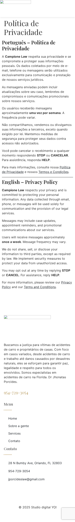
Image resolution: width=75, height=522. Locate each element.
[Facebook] (7, 488)
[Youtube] (14, 488)
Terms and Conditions (40, 287)
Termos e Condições (53, 172)
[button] (72, 3)
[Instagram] (21, 488)
